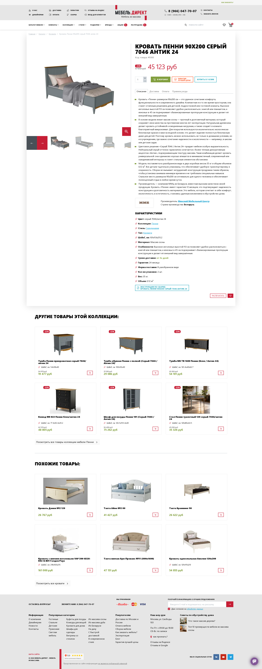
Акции (121, 25)
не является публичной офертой (112, 663)
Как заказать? (227, 2)
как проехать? (160, 636)
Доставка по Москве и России (126, 621)
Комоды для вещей (76, 622)
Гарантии (74, 10)
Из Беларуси (94, 625)
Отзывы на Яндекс (96, 10)
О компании (35, 619)
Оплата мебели (123, 625)
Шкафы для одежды (72, 630)
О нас (34, 10)
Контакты (208, 10)
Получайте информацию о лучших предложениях (191, 599)
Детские (53, 625)
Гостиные (53, 619)
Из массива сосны (97, 619)
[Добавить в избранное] (230, 296)
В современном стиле (96, 640)
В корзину (162, 79)
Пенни (155, 223)
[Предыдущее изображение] (31, 89)
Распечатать (218, 295)
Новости (33, 625)
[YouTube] (223, 657)
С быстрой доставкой (93, 634)
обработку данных (195, 609)
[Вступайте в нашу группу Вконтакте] (216, 657)
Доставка (57, 10)
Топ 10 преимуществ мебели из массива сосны (208, 628)
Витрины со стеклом (72, 637)
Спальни (53, 622)
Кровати (147, 232)
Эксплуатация (122, 635)
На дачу (92, 628)
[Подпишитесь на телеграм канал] (230, 657)
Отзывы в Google (159, 645)
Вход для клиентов (97, 15)
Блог (117, 638)
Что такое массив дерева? (201, 620)
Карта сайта (34, 654)
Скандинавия (152, 228)
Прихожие (54, 628)
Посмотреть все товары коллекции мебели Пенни (65, 441)
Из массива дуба (96, 622)
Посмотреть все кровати (50, 583)
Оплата (56, 15)
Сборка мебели (123, 628)
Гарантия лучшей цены (126, 642)
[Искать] (186, 25)
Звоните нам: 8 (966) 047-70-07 (78, 604)
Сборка (73, 15)
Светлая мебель (53, 634)
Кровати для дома (75, 625)
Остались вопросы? (40, 604)
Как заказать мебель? (126, 632)
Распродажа (138, 25)
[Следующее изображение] (126, 89)
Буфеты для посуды (76, 619)
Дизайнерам (37, 15)
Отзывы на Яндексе (160, 642)
